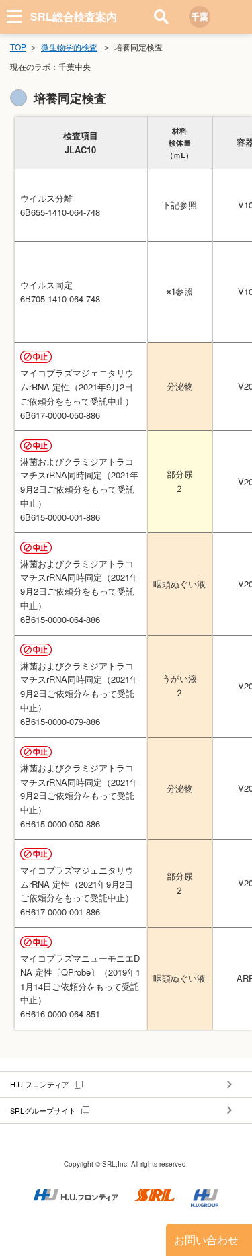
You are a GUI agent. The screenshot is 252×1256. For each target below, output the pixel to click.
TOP (18, 46)
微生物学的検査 (69, 46)
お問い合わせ (206, 1239)
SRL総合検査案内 (73, 16)
